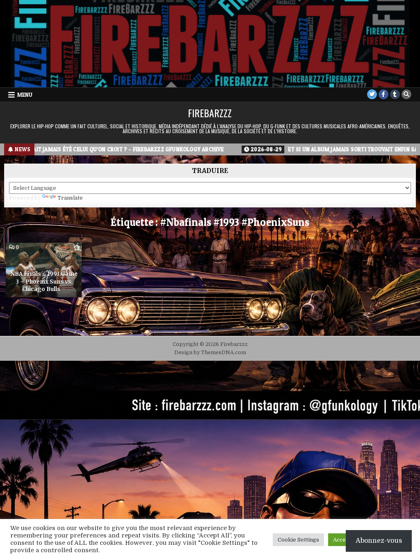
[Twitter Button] (372, 94)
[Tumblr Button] (395, 94)
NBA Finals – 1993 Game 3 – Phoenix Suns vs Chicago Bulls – (44, 281)
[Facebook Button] (383, 94)
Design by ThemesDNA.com (210, 352)
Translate (70, 198)
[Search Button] (406, 94)
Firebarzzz (210, 112)
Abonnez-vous (379, 540)
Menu (24, 94)
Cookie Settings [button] (298, 540)
